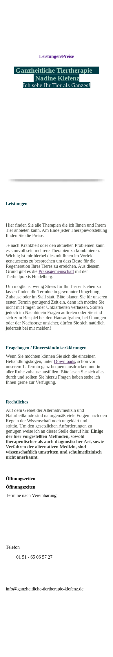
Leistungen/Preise (56, 56)
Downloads (64, 361)
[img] (56, 27)
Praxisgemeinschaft (56, 271)
